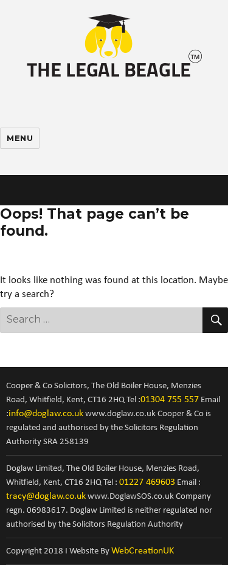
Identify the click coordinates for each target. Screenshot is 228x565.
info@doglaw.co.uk (46, 414)
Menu (20, 138)
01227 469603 (147, 482)
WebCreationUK (142, 551)
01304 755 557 (169, 400)
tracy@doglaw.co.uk (46, 496)
